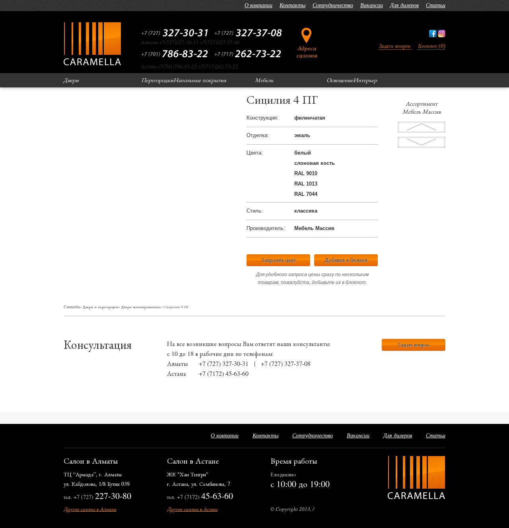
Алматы (177, 363)
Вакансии (371, 5)
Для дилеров (404, 5)
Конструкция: (262, 118)
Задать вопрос (395, 45)
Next (421, 127)
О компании (258, 5)
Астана (176, 373)
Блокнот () (431, 45)
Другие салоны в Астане (192, 509)
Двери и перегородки (100, 306)
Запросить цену (278, 259)
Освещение (339, 80)
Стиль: (255, 211)
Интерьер (365, 80)
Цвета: (255, 153)
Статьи (435, 5)
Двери (71, 80)
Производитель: (266, 228)
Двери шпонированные (140, 306)
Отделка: (258, 135)
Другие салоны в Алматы (90, 509)
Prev (421, 142)
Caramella (72, 306)
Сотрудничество (333, 5)
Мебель (264, 80)
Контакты (292, 5)
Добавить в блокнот (346, 259)
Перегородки (157, 80)
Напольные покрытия (199, 80)
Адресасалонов (307, 51)
